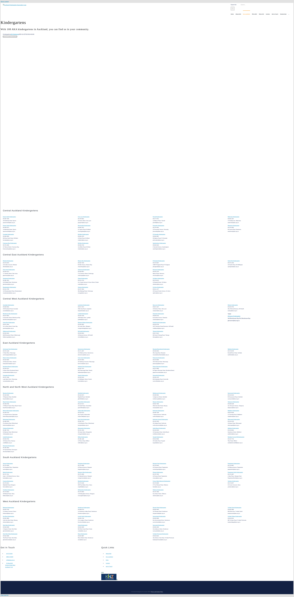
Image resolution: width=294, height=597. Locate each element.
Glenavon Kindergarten (234, 316)
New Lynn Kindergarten (158, 305)
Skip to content (5, 1)
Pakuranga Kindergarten (159, 357)
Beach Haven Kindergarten (9, 401)
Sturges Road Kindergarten (159, 507)
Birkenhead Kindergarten (9, 419)
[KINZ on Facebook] (117, 579)
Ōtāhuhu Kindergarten (158, 489)
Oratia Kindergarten (82, 525)
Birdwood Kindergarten (8, 507)
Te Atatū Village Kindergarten (235, 516)
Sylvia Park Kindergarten (234, 260)
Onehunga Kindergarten (84, 269)
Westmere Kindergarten (233, 225)
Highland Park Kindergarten (84, 366)
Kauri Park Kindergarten (84, 419)
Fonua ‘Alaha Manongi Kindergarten (161, 481)
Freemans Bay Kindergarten (10, 243)
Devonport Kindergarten (9, 445)
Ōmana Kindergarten (158, 472)
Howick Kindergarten (83, 375)
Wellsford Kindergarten (233, 428)
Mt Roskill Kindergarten (83, 331)
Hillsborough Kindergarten (9, 331)
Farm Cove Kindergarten (84, 357)
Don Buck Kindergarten (8, 516)
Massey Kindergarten (158, 401)
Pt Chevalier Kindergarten (159, 234)
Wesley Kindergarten (233, 305)
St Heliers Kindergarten (158, 278)
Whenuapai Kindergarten (234, 419)
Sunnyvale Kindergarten (158, 525)
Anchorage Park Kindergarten (10, 349)
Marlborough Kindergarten (159, 393)
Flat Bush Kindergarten (8, 489)
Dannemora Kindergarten (84, 349)
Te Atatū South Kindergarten (234, 507)
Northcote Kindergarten (158, 410)
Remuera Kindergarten (158, 269)
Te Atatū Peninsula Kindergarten (160, 533)
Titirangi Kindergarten (158, 331)
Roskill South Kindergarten (159, 322)
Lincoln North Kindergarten (84, 516)
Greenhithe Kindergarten (84, 401)
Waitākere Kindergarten (233, 410)
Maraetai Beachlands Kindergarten (161, 349)
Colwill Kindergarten (8, 437)
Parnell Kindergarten (158, 216)
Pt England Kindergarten (159, 260)
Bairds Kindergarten (8, 472)
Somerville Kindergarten (158, 375)
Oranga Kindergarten (83, 287)
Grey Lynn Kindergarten (83, 216)
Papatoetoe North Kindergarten (235, 472)
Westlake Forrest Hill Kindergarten (236, 437)
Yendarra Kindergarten (233, 481)
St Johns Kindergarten (158, 287)
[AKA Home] (102, 572)
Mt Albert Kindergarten (83, 234)
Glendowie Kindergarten (9, 278)
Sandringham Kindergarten (159, 243)
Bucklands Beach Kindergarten (10, 366)
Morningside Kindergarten (84, 225)
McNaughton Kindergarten (84, 489)
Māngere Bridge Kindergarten (85, 322)
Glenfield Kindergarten (83, 393)
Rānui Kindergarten (82, 533)
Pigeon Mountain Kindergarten (160, 366)
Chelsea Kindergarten (8, 428)
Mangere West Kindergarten (85, 472)
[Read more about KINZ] (108, 579)
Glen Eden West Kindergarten (10, 533)
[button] (288, 13)
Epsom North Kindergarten (9, 216)
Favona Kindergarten (8, 481)
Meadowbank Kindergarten (9, 287)
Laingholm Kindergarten (84, 305)
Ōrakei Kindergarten (83, 278)
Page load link (4, 595)
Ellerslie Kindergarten (8, 260)
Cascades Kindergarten (8, 375)
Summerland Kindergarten (159, 516)
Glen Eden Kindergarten (9, 525)
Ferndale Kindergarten (8, 234)
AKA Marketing (15, 34)
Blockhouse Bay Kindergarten (10, 313)
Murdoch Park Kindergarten (159, 463)
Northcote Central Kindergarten (160, 419)
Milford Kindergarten (83, 437)
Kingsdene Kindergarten (84, 463)
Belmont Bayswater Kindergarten (11, 410)
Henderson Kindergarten (84, 507)
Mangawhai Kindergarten (84, 428)
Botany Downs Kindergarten (9, 357)
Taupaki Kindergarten (158, 437)
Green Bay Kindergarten (9, 322)
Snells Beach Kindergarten (159, 428)
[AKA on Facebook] (103, 572)
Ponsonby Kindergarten (158, 225)
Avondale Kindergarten (8, 305)
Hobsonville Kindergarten (84, 410)
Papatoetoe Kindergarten (234, 463)
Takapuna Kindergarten (233, 401)
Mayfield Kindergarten (83, 481)
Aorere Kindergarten (8, 463)
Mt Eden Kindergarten (83, 243)
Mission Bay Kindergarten (84, 260)
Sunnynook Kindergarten (234, 393)
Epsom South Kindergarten (9, 225)
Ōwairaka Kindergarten (158, 313)
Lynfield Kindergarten (83, 313)
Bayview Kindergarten (8, 393)
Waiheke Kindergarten (233, 349)
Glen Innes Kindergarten (9, 269)
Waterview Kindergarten (233, 216)
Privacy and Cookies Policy (157, 591)
